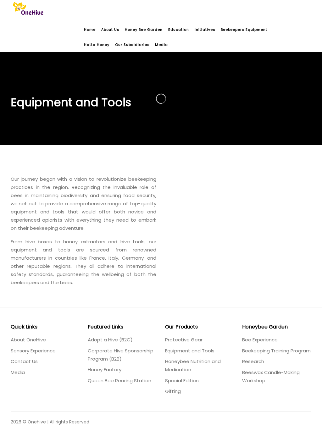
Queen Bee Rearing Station (119, 380)
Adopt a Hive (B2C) (110, 339)
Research (253, 361)
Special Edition (182, 380)
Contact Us (24, 361)
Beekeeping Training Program (276, 350)
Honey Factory (104, 369)
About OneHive (28, 339)
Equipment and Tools (189, 350)
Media (18, 372)
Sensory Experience (33, 350)
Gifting (173, 391)
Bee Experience (260, 339)
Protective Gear (184, 339)
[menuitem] (90, 29)
